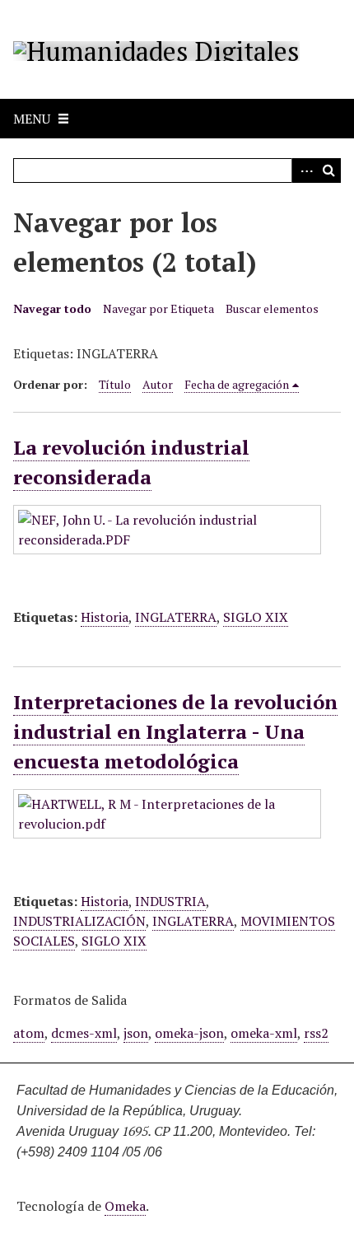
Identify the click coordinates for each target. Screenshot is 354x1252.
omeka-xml (264, 1033)
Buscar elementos (272, 308)
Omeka (125, 1206)
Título (115, 384)
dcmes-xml (84, 1033)
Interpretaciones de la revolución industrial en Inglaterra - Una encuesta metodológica (175, 731)
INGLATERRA (176, 617)
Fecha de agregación (236, 384)
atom (28, 1033)
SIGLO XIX (255, 617)
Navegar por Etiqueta (158, 308)
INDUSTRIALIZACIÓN (79, 921)
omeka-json (189, 1033)
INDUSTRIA (170, 901)
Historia (104, 617)
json (135, 1033)
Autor (157, 384)
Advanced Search (303, 170)
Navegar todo (52, 308)
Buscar (328, 170)
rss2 (316, 1033)
